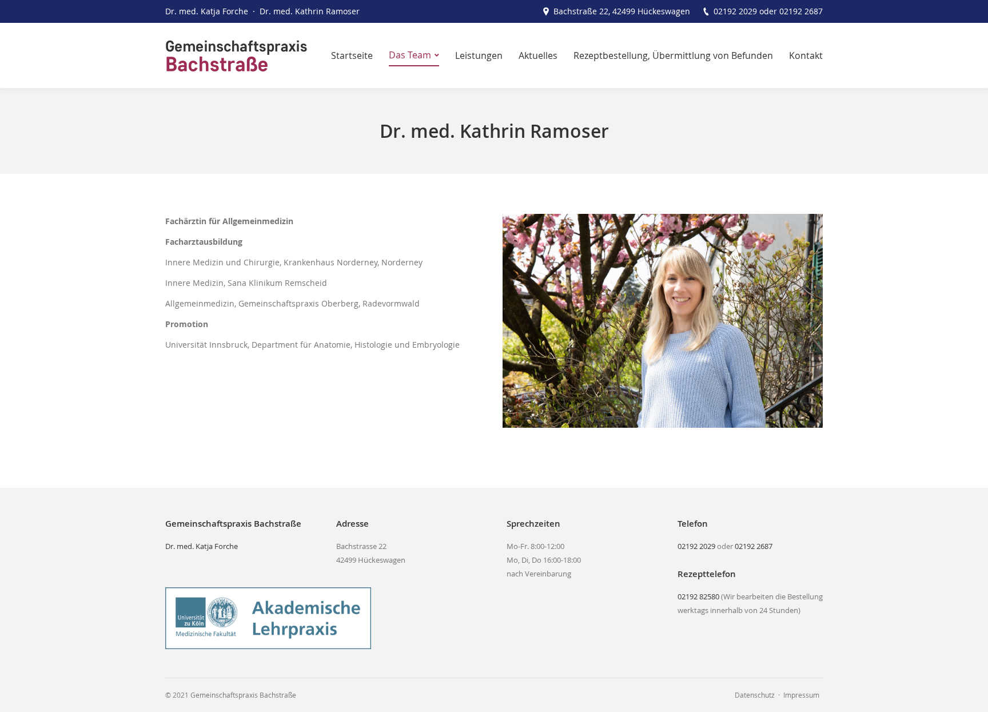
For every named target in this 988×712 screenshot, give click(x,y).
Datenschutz (755, 694)
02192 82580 (698, 596)
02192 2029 (735, 11)
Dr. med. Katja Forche (201, 546)
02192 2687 (801, 11)
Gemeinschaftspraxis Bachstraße (243, 694)
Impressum (801, 694)
